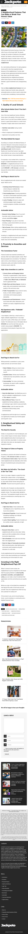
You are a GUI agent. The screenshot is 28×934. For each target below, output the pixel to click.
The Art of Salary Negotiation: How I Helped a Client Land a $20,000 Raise (18, 766)
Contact (3, 918)
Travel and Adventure (6, 897)
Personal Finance (14, 768)
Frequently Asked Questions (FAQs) (9, 912)
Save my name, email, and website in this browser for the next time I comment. (14, 750)
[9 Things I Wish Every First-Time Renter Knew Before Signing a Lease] (14, 691)
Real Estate (6, 6)
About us (4, 910)
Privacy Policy (5, 914)
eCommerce (13, 794)
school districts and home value (8, 615)
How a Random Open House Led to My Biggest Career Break (12, 679)
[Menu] (2, 2)
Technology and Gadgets (16, 802)
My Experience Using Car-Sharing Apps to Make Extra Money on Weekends (17, 774)
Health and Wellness (6, 883)
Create (25, 2)
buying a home (22, 609)
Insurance (4, 879)
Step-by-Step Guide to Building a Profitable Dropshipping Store (18, 791)
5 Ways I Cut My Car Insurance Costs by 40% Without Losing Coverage (18, 783)
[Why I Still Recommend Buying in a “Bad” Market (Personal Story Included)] (14, 651)
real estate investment (16, 613)
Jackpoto (3, 846)
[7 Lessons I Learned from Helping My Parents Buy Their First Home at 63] (14, 631)
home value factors (5, 611)
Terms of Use (5, 916)
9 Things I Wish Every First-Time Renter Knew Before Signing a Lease (12, 699)
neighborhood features (15, 611)
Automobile (13, 776)
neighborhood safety (6, 613)
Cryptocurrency (5, 899)
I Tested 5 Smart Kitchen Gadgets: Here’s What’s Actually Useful (16, 800)
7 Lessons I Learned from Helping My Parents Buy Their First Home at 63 (12, 639)
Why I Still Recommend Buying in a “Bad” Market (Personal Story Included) (13, 659)
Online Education (5, 888)
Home (2, 6)
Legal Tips (4, 886)
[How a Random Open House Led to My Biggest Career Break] (14, 671)
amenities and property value (11, 609)
